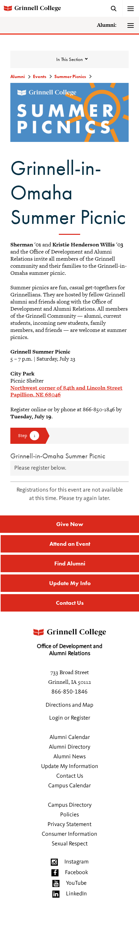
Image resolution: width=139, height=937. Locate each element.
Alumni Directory (69, 747)
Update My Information (69, 766)
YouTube (76, 883)
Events (39, 76)
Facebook (76, 872)
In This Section (69, 59)
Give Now (69, 524)
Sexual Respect (70, 844)
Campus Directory (69, 805)
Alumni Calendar (69, 737)
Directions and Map (69, 705)
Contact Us (70, 602)
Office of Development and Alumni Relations (69, 649)
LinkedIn (76, 894)
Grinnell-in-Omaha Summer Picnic (57, 456)
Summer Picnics (70, 76)
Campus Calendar (69, 786)
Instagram (76, 862)
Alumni (17, 76)
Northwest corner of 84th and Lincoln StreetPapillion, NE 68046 (66, 391)
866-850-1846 (69, 692)
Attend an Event (69, 543)
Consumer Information (69, 834)
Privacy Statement (69, 824)
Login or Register (69, 718)
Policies (69, 815)
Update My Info (70, 583)
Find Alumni (69, 563)
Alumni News (69, 757)
